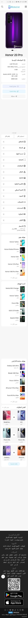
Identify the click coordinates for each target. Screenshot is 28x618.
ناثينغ (14, 562)
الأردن (24, 573)
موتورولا (11, 557)
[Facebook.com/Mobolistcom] (26, 2)
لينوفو (5, 562)
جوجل (24, 557)
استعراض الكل (20, 136)
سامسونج (23, 555)
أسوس (22, 560)
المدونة (8, 1)
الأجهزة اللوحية (15, 546)
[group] (14, 30)
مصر (16, 571)
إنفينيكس (22, 562)
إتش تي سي (6, 560)
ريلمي (3, 555)
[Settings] (2, 1)
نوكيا (18, 560)
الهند (8, 576)
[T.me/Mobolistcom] (16, 2)
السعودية (19, 573)
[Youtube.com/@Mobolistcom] (18, 2)
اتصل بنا (7, 540)
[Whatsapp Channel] (13, 2)
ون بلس (20, 557)
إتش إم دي (13, 560)
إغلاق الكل (7, 136)
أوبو (15, 557)
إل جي (16, 565)
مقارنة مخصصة (14, 464)
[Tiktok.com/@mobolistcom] (20, 2)
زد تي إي (10, 562)
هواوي (11, 555)
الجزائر (8, 573)
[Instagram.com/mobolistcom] (24, 2)
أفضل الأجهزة (15, 548)
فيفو (3, 557)
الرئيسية (20, 537)
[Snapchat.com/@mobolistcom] (15, 2)
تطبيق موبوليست (18, 540)
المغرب (4, 573)
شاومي (15, 555)
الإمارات (13, 573)
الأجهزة (15, 537)
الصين (12, 576)
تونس (19, 576)
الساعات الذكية (7, 546)
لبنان (4, 571)
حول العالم (22, 571)
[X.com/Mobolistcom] (22, 2)
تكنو (18, 562)
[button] (14, 50)
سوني (6, 557)
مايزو (11, 565)
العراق (12, 571)
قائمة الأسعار (9, 537)
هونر (7, 555)
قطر (16, 576)
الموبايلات (23, 546)
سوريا (8, 571)
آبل (19, 555)
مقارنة (21, 548)
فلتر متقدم (7, 548)
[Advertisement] (14, 115)
